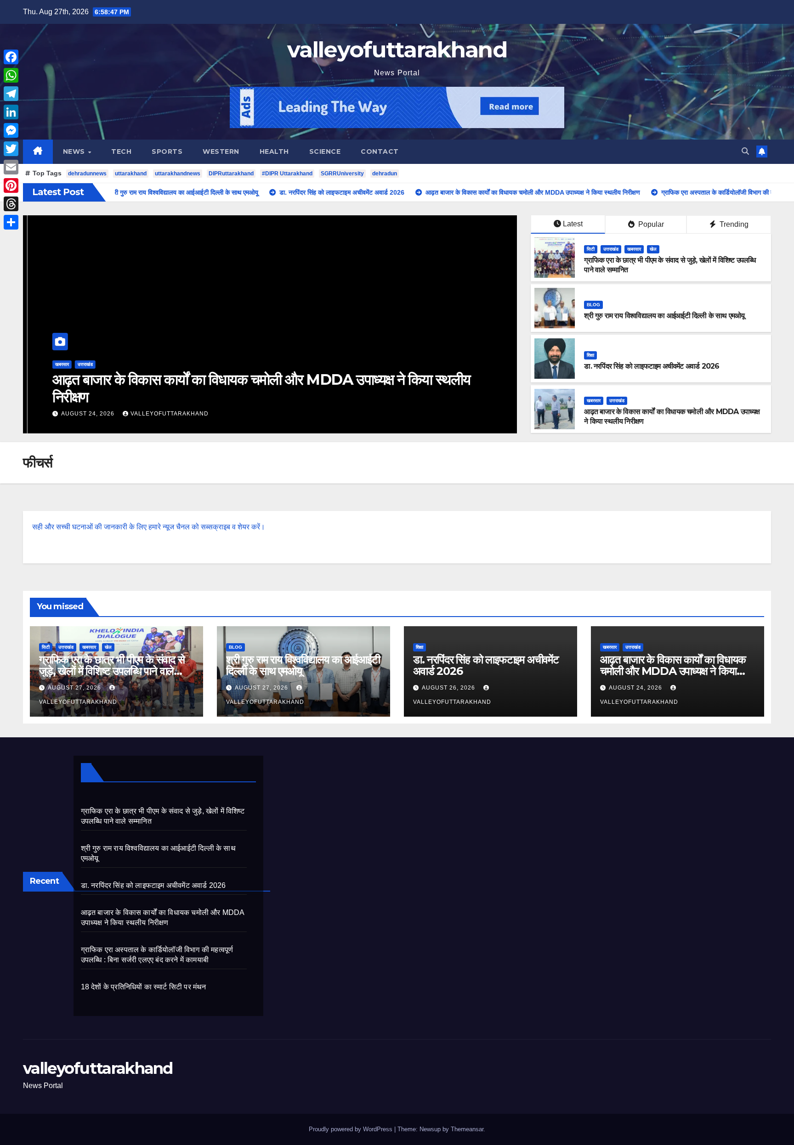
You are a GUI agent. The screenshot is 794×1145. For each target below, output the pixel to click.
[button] (745, 151)
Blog (593, 304)
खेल (653, 249)
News (75, 151)
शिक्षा (590, 355)
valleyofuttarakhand (397, 49)
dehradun (384, 173)
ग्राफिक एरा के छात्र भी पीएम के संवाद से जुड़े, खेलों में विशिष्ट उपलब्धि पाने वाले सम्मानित (112, 671)
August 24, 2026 (84, 413)
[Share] (11, 222)
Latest (573, 224)
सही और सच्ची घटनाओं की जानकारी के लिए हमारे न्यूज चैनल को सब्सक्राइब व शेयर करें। (148, 527)
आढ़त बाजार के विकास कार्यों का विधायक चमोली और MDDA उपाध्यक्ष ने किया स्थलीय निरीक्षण (256, 388)
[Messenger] (11, 130)
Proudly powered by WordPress (351, 1129)
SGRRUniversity (342, 173)
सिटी (591, 249)
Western (221, 151)
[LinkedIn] (11, 112)
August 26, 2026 (449, 688)
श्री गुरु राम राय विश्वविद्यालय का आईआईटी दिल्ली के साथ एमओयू (664, 315)
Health (274, 151)
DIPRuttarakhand (231, 173)
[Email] (11, 167)
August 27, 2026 (75, 688)
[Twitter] (11, 149)
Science (325, 151)
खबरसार (57, 364)
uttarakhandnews (177, 173)
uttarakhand (131, 173)
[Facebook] (11, 57)
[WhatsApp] (11, 75)
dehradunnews (87, 173)
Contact (380, 151)
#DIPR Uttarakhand (287, 173)
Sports (167, 151)
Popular (650, 224)
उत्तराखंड (80, 364)
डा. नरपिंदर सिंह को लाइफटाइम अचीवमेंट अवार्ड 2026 (651, 366)
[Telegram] (11, 93)
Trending (733, 224)
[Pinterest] (11, 185)
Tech (121, 151)
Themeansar (467, 1129)
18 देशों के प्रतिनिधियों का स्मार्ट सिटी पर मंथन (143, 987)
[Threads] (11, 204)
